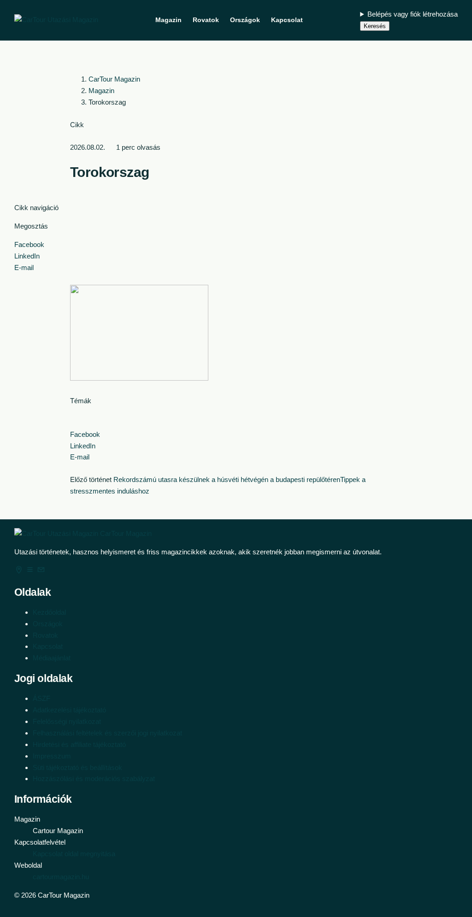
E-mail (24, 267)
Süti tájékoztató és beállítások (77, 767)
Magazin (101, 90)
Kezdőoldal (49, 612)
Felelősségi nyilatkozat (67, 721)
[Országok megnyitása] (19, 572)
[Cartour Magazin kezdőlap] (56, 20)
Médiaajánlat (52, 658)
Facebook (29, 244)
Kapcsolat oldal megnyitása (74, 854)
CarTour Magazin (114, 79)
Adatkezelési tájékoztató (69, 710)
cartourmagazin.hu (61, 877)
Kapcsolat (48, 646)
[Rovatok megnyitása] (30, 572)
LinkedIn (27, 256)
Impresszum (52, 756)
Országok (48, 624)
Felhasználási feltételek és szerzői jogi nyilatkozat (107, 733)
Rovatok (45, 635)
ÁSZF (41, 698)
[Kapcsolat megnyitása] (41, 572)
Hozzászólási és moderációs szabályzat (94, 778)
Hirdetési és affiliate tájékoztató (79, 744)
